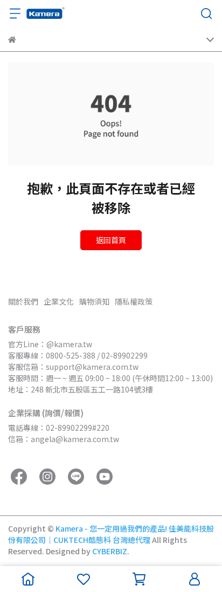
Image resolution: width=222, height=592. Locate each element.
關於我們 (23, 301)
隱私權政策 (133, 301)
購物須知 (94, 301)
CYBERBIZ (109, 551)
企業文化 (59, 301)
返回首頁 (111, 240)
